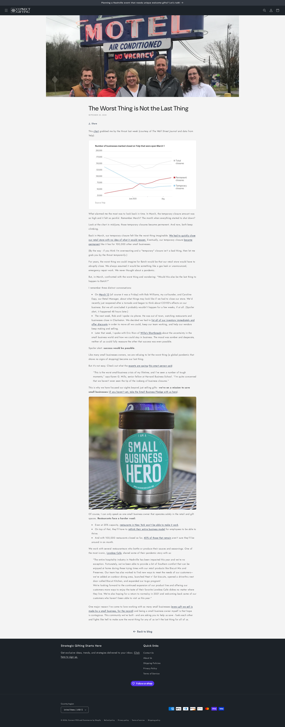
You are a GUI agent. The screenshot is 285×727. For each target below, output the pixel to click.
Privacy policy (123, 720)
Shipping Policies (151, 663)
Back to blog (144, 631)
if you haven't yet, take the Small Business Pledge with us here (143, 392)
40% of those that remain (157, 537)
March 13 (104, 294)
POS (77, 720)
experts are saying (138, 365)
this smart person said (160, 365)
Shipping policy (154, 720)
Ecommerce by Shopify (92, 720)
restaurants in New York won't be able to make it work (149, 525)
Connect (71, 720)
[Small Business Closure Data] (142, 174)
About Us (147, 657)
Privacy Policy (150, 668)
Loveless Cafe (114, 553)
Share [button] (94, 123)
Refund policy (109, 720)
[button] (6, 10)
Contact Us (148, 652)
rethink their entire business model (146, 529)
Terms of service (138, 720)
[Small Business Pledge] (142, 453)
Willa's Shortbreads (150, 333)
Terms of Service (151, 673)
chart (96, 131)
